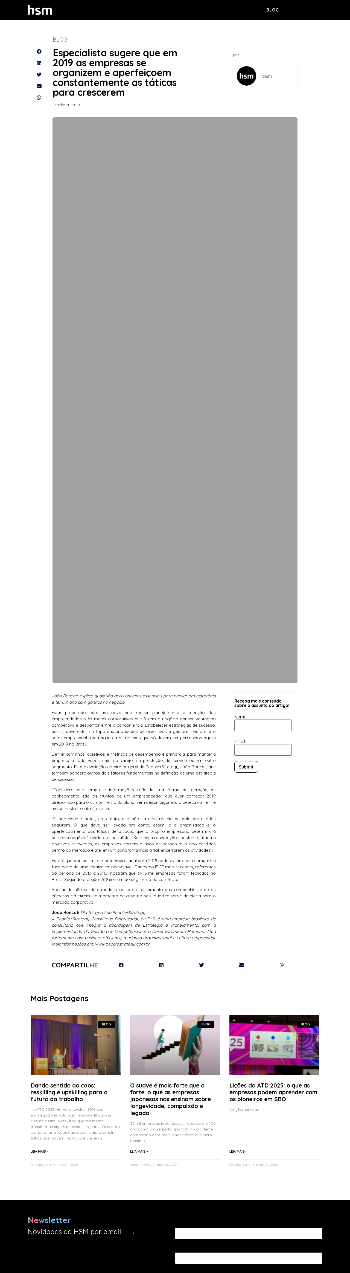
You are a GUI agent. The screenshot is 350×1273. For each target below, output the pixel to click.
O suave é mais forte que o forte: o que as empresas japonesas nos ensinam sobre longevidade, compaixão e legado (170, 1099)
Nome (240, 717)
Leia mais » (39, 1151)
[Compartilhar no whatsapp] (39, 97)
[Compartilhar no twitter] (39, 74)
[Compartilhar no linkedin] (39, 63)
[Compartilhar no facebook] (39, 51)
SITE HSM (312, 9)
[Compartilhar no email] (39, 86)
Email (239, 741)
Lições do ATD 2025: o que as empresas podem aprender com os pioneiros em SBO (273, 1092)
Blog (272, 10)
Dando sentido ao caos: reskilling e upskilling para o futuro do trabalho (69, 1092)
